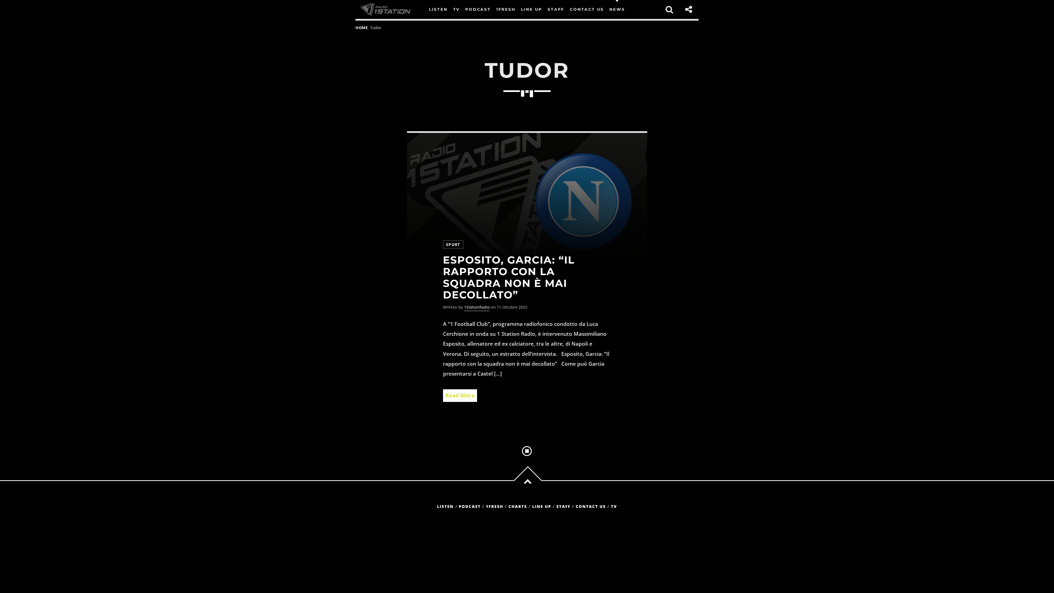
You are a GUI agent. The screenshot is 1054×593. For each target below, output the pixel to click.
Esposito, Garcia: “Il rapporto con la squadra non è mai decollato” (509, 277)
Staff (563, 506)
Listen (445, 506)
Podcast (470, 506)
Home (361, 27)
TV (614, 506)
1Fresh (494, 506)
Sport (453, 244)
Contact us (591, 506)
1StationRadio (477, 307)
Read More (460, 395)
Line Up (541, 506)
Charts (517, 506)
